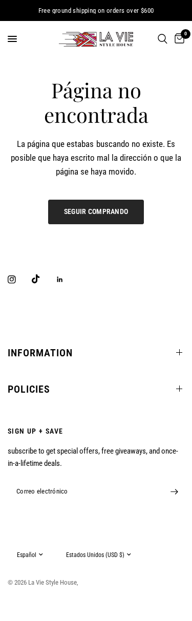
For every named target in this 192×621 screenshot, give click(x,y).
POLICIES (29, 389)
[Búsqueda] (162, 39)
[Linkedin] (67, 279)
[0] (177, 39)
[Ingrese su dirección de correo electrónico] (174, 492)
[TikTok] (43, 279)
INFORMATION (40, 353)
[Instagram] (19, 279)
